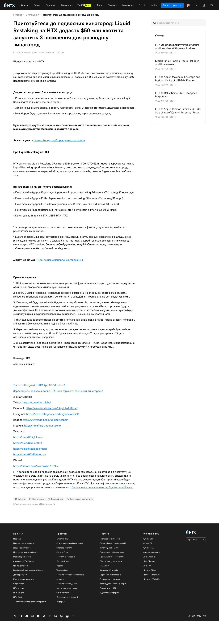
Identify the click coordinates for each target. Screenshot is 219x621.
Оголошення (32, 14)
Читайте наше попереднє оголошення (60, 259)
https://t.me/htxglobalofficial (30, 448)
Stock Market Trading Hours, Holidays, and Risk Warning (177, 62)
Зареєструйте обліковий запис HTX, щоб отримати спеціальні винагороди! (58, 390)
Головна (17, 14)
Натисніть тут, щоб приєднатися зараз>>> (60, 140)
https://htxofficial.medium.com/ (42, 425)
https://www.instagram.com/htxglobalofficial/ (52, 414)
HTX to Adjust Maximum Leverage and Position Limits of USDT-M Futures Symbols (177, 78)
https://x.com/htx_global (37, 402)
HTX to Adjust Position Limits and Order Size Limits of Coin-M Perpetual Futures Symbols (178, 111)
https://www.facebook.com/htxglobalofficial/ (51, 408)
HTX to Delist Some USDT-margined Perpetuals (176, 94)
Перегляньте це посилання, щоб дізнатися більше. (102, 487)
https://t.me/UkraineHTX (27, 442)
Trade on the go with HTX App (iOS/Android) (39, 385)
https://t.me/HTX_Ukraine (28, 437)
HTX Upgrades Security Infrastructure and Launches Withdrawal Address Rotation (177, 46)
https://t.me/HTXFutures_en (29, 454)
